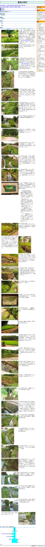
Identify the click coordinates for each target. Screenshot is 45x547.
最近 (9, 5)
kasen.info (43, 545)
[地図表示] (8, 28)
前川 (7, 536)
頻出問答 (19, 5)
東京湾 (3, 6)
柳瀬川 (16, 6)
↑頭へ (1, 544)
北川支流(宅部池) (4, 533)
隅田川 (7, 6)
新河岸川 (12, 6)
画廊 (16, 5)
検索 (11, 5)
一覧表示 (4, 28)
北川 (19, 6)
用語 (13, 5)
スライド (13, 28)
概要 (24, 5)
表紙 (1, 5)
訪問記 (3, 5)
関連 (22, 5)
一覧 (7, 5)
